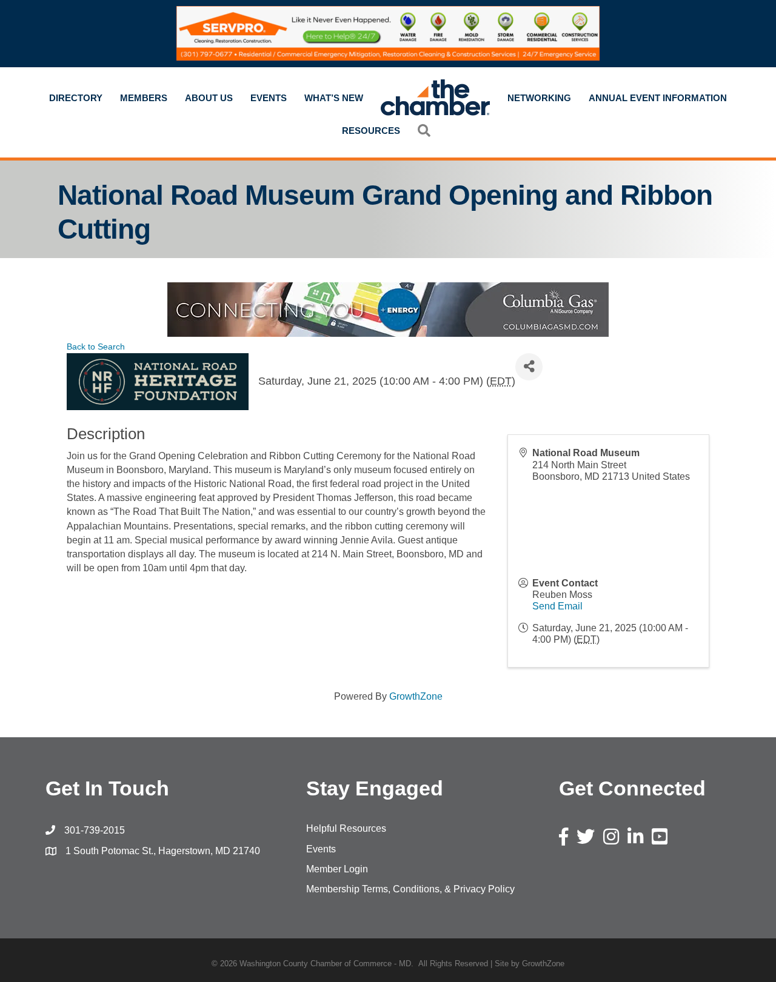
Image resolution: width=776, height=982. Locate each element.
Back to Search (96, 346)
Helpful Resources (346, 828)
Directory (75, 98)
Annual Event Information (658, 98)
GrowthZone (416, 696)
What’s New (333, 98)
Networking (539, 98)
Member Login (337, 869)
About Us (209, 98)
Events (268, 98)
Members (143, 98)
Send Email (557, 606)
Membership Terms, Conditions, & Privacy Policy (410, 889)
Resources (371, 130)
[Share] (529, 366)
